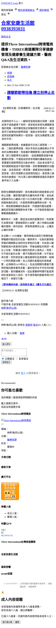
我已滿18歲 (7, 622)
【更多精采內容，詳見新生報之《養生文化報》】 (27, 284)
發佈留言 (6, 362)
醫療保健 (25, 67)
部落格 (10, 76)
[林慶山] (2, 532)
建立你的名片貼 (7, 535)
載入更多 (6, 344)
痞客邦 (29, 325)
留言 (35, 325)
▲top (4, 338)
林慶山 (3, 530)
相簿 (9, 73)
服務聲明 (32, 587)
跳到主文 (6, 36)
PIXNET (14, 583)
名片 (9, 80)
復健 (22, 333)
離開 (17, 622)
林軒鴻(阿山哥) (9, 308)
